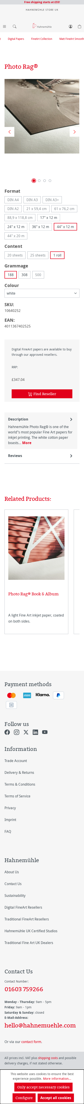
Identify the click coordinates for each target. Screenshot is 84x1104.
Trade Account (15, 760)
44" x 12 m (65, 226)
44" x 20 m (17, 236)
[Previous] (7, 131)
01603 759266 (23, 989)
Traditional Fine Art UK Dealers (28, 942)
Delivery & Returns (19, 772)
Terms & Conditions (19, 784)
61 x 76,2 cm (65, 209)
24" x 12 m (15, 226)
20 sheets (16, 256)
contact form (31, 1041)
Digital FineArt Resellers (23, 907)
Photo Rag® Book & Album (33, 594)
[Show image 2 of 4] (39, 180)
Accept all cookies (55, 1097)
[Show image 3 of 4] (44, 180)
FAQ (7, 831)
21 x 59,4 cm (38, 209)
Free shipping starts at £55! (42, 2)
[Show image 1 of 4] (33, 180)
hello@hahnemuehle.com (40, 1025)
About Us (11, 871)
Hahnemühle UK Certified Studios (30, 930)
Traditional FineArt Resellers (26, 919)
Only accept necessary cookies (43, 1087)
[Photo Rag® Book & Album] (36, 548)
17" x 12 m (48, 217)
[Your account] (70, 25)
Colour (11, 285)
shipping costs (48, 1058)
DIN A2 (14, 209)
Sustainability (15, 895)
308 (25, 274)
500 (39, 275)
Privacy (10, 807)
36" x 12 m (40, 226)
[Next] (73, 131)
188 (11, 274)
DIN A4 (14, 200)
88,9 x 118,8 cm (21, 218)
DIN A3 (33, 200)
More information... (57, 1078)
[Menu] (4, 25)
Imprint (10, 819)
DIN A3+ (53, 200)
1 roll (57, 255)
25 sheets (39, 256)
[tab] (40, 430)
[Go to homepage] (42, 25)
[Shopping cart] (79, 25)
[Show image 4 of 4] (50, 180)
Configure (24, 1097)
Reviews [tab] (15, 455)
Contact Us (13, 883)
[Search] (13, 25)
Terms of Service (17, 796)
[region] (42, 131)
